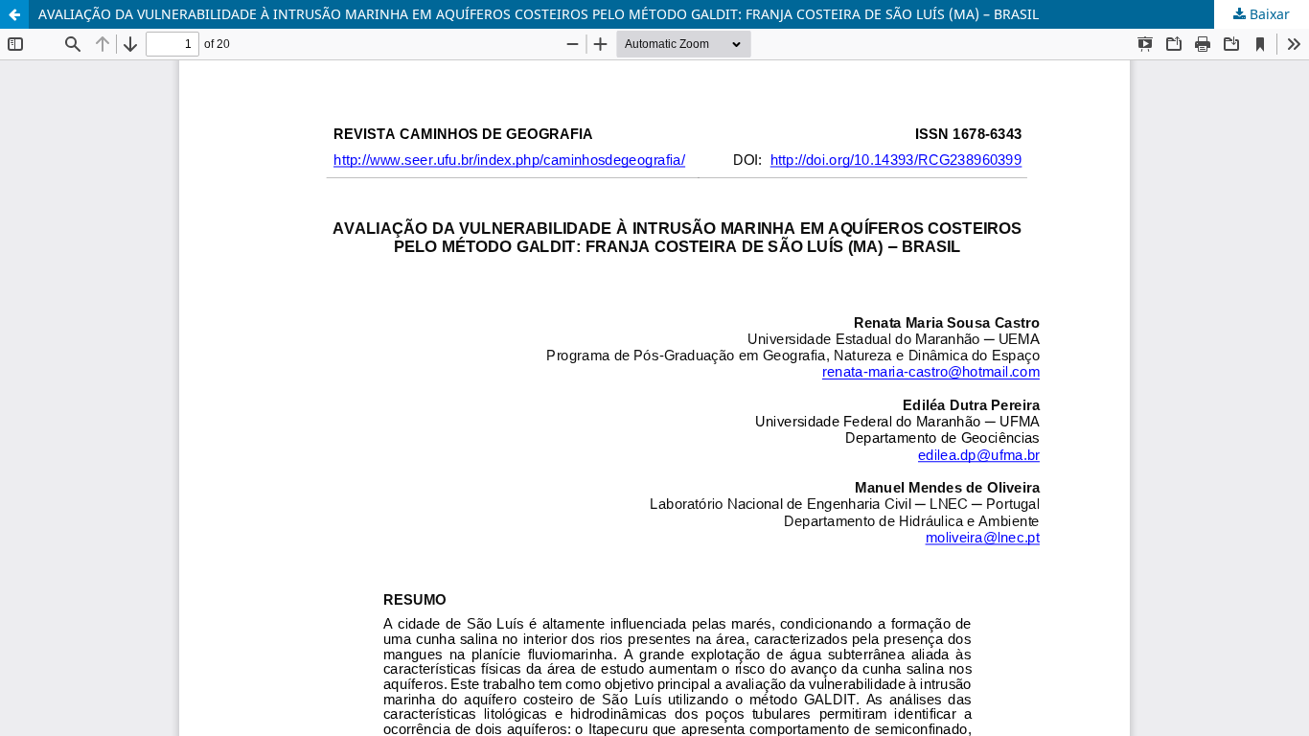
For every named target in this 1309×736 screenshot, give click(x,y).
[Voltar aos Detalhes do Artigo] (14, 14)
